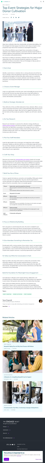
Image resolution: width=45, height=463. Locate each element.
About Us (5, 433)
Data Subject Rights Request (22, 448)
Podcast (5, 426)
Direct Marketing (7, 294)
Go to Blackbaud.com (7, 437)
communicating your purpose (23, 159)
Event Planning (27, 294)
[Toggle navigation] (43, 1)
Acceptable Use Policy (21, 444)
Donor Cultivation (17, 294)
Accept (6, 459)
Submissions (5, 429)
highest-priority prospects (9, 125)
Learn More (5, 306)
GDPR (18, 446)
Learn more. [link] (19, 455)
